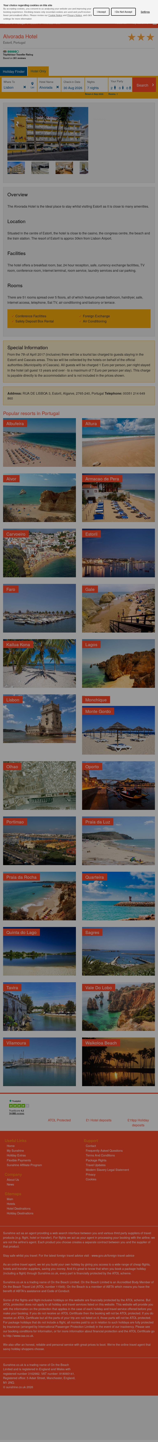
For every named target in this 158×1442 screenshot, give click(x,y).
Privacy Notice (74, 15)
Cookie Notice (55, 15)
